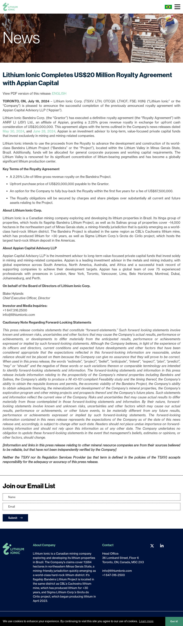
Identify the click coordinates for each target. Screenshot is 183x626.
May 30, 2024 (13, 131)
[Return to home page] (10, 7)
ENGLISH (59, 93)
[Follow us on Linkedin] (162, 545)
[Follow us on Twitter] (152, 545)
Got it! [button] (174, 621)
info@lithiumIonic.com (117, 570)
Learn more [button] (146, 621)
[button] (177, 6)
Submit (13, 518)
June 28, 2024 (44, 131)
